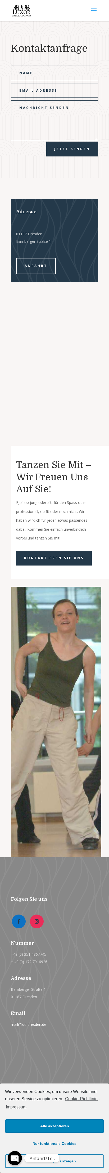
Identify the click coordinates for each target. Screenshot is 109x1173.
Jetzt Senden (72, 149)
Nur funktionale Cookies (54, 1143)
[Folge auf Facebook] (19, 921)
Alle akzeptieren (54, 1126)
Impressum (16, 1107)
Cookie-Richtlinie (81, 1098)
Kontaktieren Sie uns (54, 558)
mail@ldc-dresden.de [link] (28, 1024)
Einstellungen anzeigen (54, 1161)
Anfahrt (36, 266)
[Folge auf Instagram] (37, 921)
